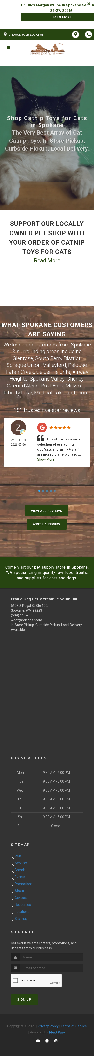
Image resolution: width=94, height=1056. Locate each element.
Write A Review (46, 524)
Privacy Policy (48, 1026)
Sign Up (24, 999)
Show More (45, 459)
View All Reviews (46, 511)
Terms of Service (74, 1026)
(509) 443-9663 (22, 615)
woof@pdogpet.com (26, 620)
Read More (47, 261)
